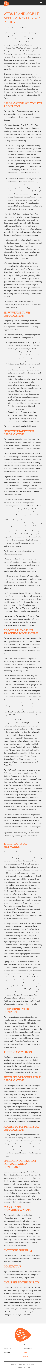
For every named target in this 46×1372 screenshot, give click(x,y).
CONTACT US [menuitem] (7, 1348)
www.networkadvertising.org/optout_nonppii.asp (22, 953)
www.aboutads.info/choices (21, 956)
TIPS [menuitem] (24, 1344)
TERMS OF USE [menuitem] (27, 1348)
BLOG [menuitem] (5, 1344)
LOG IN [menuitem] (25, 1352)
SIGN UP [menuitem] (25, 1356)
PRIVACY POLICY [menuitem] (9, 1352)
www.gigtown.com (10, 44)
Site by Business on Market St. (23, 1367)
